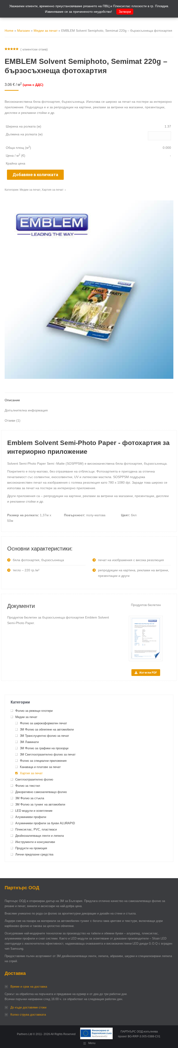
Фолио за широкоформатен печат (43, 723)
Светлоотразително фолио (34, 779)
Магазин (23, 30)
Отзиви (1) (12, 420)
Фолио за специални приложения (43, 760)
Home (9, 30)
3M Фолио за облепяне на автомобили (47, 729)
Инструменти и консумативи (35, 842)
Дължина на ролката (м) (24, 134)
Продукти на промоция (31, 848)
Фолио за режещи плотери (34, 710)
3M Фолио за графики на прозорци (44, 748)
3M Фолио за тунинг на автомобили (40, 804)
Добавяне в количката (35, 174)
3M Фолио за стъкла (29, 798)
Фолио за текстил (27, 785)
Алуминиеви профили (30, 817)
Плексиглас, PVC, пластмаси (36, 829)
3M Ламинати (29, 742)
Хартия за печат (53, 189)
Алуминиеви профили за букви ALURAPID (45, 823)
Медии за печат (45, 30)
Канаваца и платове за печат (40, 767)
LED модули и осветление (33, 810)
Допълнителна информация (26, 410)
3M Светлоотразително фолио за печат (48, 754)
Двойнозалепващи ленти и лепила (39, 835)
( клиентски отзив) (34, 49)
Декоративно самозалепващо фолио (41, 792)
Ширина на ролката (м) (23, 126)
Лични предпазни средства (34, 854)
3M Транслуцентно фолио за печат (44, 735)
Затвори (125, 11)
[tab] (89, 398)
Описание (12, 400)
